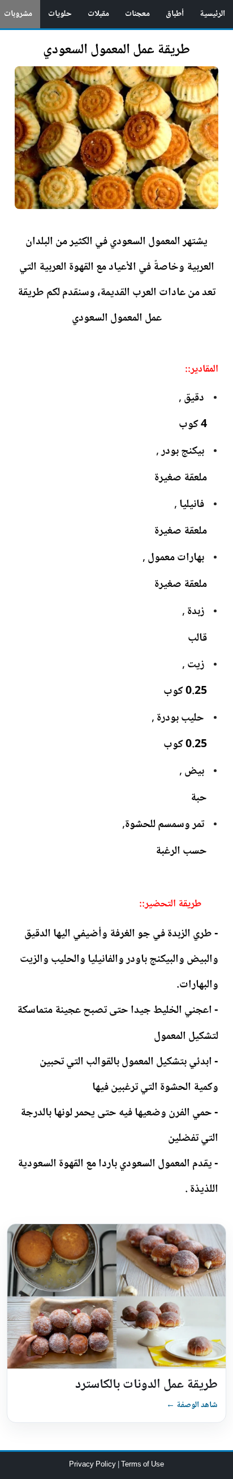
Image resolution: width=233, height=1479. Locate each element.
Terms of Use (142, 1465)
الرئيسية (212, 14)
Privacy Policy (93, 1465)
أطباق (175, 14)
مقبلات (98, 14)
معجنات (137, 14)
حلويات (60, 14)
